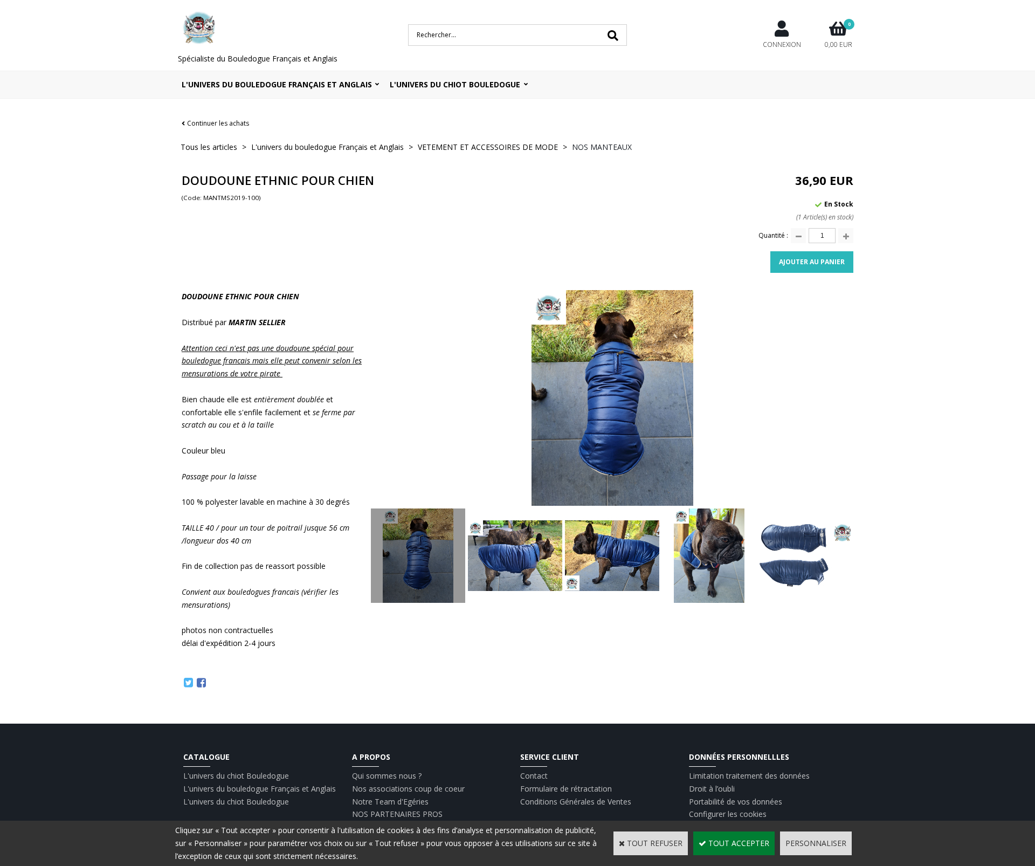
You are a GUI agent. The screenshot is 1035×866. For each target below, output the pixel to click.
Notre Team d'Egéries (390, 801)
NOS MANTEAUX (602, 147)
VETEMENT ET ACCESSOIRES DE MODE (488, 147)
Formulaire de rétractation (566, 788)
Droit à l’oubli (712, 788)
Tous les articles (209, 147)
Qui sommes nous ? (387, 776)
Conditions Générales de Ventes (575, 801)
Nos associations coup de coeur (408, 788)
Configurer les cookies (728, 814)
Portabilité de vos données (735, 801)
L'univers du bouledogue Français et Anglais (277, 84)
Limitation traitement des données (749, 776)
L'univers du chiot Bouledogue (236, 776)
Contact (534, 776)
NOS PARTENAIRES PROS (397, 814)
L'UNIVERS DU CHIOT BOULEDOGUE (455, 84)
